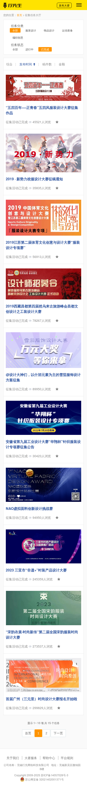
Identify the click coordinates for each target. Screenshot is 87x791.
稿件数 (47, 64)
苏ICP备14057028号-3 (54, 775)
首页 (19, 15)
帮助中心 (49, 758)
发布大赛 (64, 5)
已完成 (45, 49)
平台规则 (67, 758)
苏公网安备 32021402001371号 (44, 779)
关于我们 (12, 758)
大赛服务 (31, 758)
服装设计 (30, 30)
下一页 (58, 733)
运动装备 (67, 30)
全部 (15, 30)
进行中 (29, 49)
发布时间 (26, 64)
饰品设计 (49, 30)
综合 (9, 64)
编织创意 (17, 37)
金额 (62, 64)
